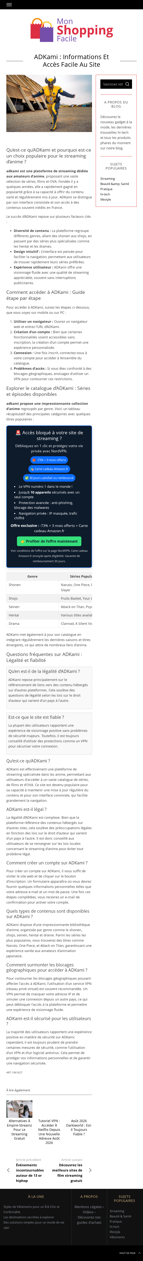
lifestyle (105, 199)
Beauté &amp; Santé (114, 184)
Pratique (106, 189)
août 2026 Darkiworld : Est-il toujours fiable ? (79, 1127)
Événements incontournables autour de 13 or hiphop (30, 1170)
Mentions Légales (88, 1207)
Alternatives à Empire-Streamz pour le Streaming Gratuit (19, 1130)
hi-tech (105, 194)
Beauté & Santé (120, 1216)
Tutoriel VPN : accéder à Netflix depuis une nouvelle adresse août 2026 (49, 1132)
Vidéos (88, 1212)
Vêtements (117, 1237)
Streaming (107, 179)
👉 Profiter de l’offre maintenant (49, 541)
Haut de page (128, 1253)
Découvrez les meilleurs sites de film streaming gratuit (67, 1170)
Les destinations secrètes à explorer (29, 1217)
